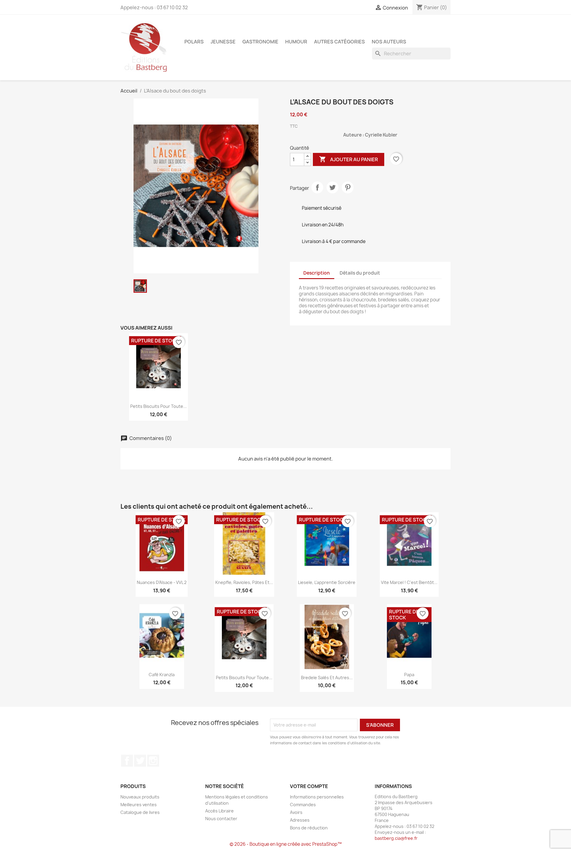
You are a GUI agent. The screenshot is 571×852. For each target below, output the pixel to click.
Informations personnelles (317, 797)
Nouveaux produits (139, 797)
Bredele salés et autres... (327, 677)
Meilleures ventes (138, 804)
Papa (409, 674)
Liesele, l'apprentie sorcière (326, 582)
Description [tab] (316, 273)
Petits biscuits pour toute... (158, 406)
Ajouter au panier (348, 159)
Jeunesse (223, 41)
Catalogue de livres (140, 812)
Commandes (303, 804)
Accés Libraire (219, 811)
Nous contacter (221, 818)
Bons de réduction (309, 828)
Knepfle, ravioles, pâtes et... (244, 582)
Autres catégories (339, 41)
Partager (317, 187)
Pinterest (348, 187)
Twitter (140, 761)
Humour (296, 41)
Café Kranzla (162, 674)
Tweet (332, 187)
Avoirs (296, 812)
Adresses (300, 820)
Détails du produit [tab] (360, 273)
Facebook (127, 761)
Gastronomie (260, 41)
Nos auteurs (389, 41)
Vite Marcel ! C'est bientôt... (409, 582)
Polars (194, 41)
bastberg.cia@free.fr (396, 838)
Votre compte (309, 786)
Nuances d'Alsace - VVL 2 (161, 582)
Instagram (153, 761)
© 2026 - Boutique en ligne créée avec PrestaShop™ (286, 844)
